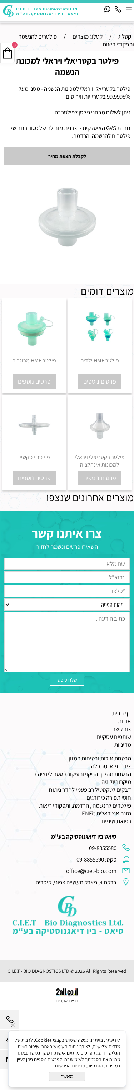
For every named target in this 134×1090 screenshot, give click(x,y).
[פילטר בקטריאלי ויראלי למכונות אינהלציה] (100, 449)
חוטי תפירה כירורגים (108, 798)
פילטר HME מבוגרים (34, 360)
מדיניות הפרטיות (70, 1065)
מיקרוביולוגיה (116, 782)
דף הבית (121, 713)
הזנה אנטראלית (113, 813)
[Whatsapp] (107, 9)
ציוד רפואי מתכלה (111, 766)
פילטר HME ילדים (99, 360)
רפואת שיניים (116, 821)
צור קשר (122, 729)
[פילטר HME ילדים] (100, 353)
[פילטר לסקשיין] (34, 449)
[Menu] (128, 9)
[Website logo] (41, 11)
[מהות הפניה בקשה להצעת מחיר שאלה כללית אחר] (67, 624)
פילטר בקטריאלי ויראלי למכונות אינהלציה (100, 460)
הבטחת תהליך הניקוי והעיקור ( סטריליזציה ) (83, 774)
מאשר (67, 1076)
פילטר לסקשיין (34, 457)
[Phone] (118, 9)
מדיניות (122, 745)
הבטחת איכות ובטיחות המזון (100, 758)
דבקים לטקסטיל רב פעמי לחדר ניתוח (90, 790)
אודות (124, 721)
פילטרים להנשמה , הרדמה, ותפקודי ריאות (85, 805)
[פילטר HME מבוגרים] (34, 353)
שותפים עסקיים (113, 737)
